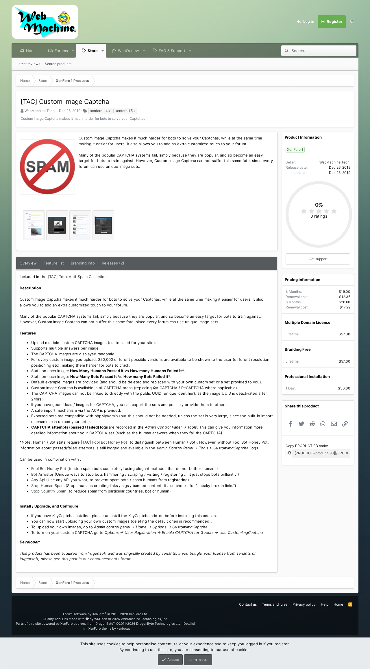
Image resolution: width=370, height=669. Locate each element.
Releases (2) (113, 263)
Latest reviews (28, 64)
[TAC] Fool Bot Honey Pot (104, 442)
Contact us (248, 604)
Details (189, 624)
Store (93, 50)
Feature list (54, 263)
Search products (58, 64)
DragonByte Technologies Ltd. (159, 624)
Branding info (83, 263)
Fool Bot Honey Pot (48, 468)
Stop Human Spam (47, 485)
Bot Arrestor (42, 474)
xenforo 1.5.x (125, 111)
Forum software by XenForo (105, 614)
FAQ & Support (172, 50)
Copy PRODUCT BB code (306, 446)
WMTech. (131, 619)
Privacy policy (304, 604)
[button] (73, 51)
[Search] (352, 21)
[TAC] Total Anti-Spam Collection (77, 276)
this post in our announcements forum (96, 558)
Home (31, 50)
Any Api (38, 479)
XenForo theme (99, 628)
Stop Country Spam (48, 491)
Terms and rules (274, 604)
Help (324, 604)
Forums (61, 50)
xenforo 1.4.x (100, 111)
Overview (28, 263)
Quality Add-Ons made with (64, 619)
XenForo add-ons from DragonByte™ (87, 624)
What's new (128, 50)
